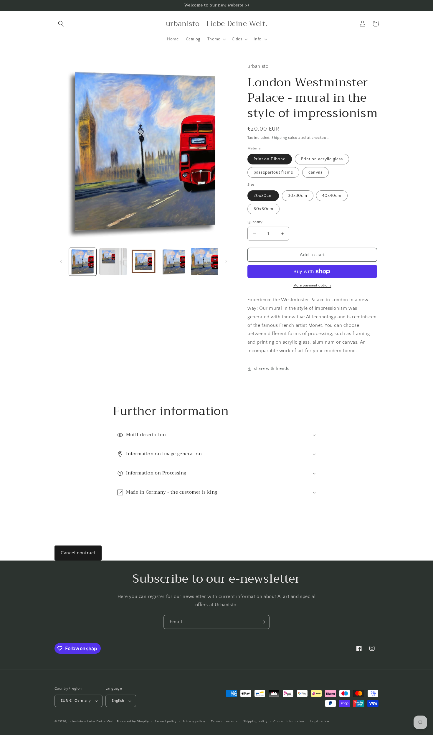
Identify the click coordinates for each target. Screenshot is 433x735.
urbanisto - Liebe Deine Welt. (92, 721)
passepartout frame (273, 172)
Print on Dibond (270, 159)
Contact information (288, 721)
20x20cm (263, 195)
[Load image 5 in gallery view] (204, 261)
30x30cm (297, 195)
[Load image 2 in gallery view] (113, 261)
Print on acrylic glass (322, 159)
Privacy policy (194, 721)
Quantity (254, 222)
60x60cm (263, 209)
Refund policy (166, 721)
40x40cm (331, 195)
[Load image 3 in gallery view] (143, 261)
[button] (60, 23)
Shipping (279, 138)
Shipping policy (255, 721)
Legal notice (319, 721)
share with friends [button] (271, 368)
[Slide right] (226, 261)
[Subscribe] (262, 622)
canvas (315, 172)
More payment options (312, 285)
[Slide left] (60, 261)
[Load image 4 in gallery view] (174, 261)
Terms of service (224, 721)
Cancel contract (78, 553)
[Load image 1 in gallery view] (82, 261)
